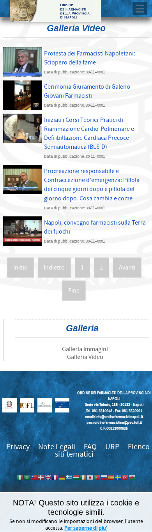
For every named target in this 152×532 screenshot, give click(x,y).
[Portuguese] (97, 478)
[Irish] (83, 478)
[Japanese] (90, 478)
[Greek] (69, 478)
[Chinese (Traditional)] (34, 478)
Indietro (54, 267)
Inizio (20, 267)
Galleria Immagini (85, 349)
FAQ (90, 446)
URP (112, 446)
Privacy (18, 446)
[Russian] (104, 478)
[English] (48, 478)
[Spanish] (111, 478)
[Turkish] (125, 478)
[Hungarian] (76, 478)
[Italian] (20, 478)
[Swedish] (118, 478)
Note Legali (56, 446)
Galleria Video (85, 357)
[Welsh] (132, 478)
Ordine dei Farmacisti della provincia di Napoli (55, 11)
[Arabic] (27, 478)
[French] (55, 478)
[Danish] (41, 478)
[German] (62, 478)
